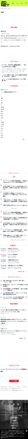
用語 (9, 8)
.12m (2, 128)
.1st (1, 131)
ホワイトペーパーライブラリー (17, 240)
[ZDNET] (5, 3)
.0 (1, 105)
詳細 (2, 437)
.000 (2, 111)
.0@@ (2, 107)
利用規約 (14, 420)
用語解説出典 (4, 46)
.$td (2, 103)
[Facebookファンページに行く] (9, 404)
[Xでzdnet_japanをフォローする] (14, 404)
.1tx (1, 133)
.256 (2, 137)
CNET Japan (14, 390)
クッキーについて (14, 423)
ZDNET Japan (3, 8)
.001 (2, 113)
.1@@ (2, 122)
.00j (2, 115)
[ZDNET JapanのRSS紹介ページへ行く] (18, 404)
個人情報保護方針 (14, 417)
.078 (2, 118)
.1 (1, 120)
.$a (1, 100)
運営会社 (14, 428)
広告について (14, 425)
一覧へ (23, 139)
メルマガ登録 (14, 381)
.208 (2, 135)
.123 (2, 126)
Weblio (18, 46)
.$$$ (2, 98)
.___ (2, 96)
